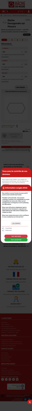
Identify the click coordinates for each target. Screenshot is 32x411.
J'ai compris (16, 223)
